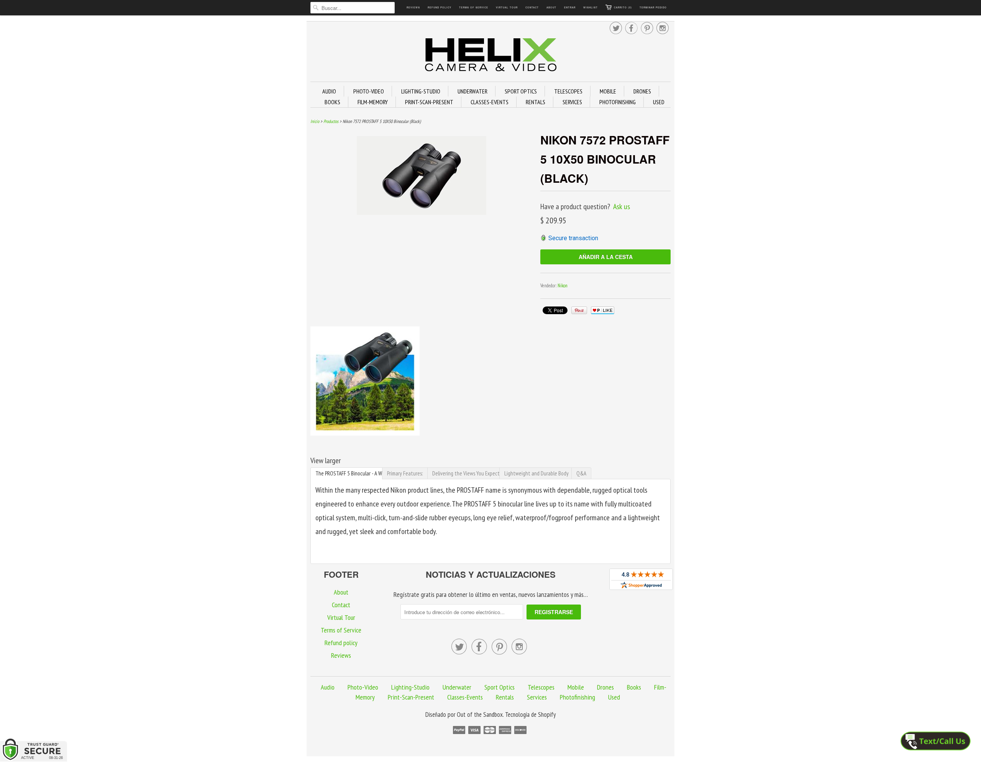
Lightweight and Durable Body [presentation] (536, 473)
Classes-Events (465, 697)
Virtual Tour (507, 7)
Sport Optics (499, 687)
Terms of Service (473, 7)
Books (634, 687)
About (551, 7)
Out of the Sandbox (480, 714)
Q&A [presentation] (581, 473)
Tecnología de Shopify (530, 714)
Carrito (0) (623, 7)
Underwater (457, 687)
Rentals (505, 697)
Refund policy (439, 7)
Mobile (576, 687)
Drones (605, 687)
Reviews (413, 7)
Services (537, 697)
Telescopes (541, 687)
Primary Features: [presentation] (405, 473)
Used (614, 697)
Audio (328, 687)
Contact (532, 7)
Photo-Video (363, 687)
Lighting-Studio (410, 687)
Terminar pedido (653, 7)
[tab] (346, 473)
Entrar (570, 7)
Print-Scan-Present (411, 697)
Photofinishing (577, 697)
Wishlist (590, 7)
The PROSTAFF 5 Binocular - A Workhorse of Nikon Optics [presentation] (348, 473)
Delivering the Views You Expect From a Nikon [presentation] (465, 473)
